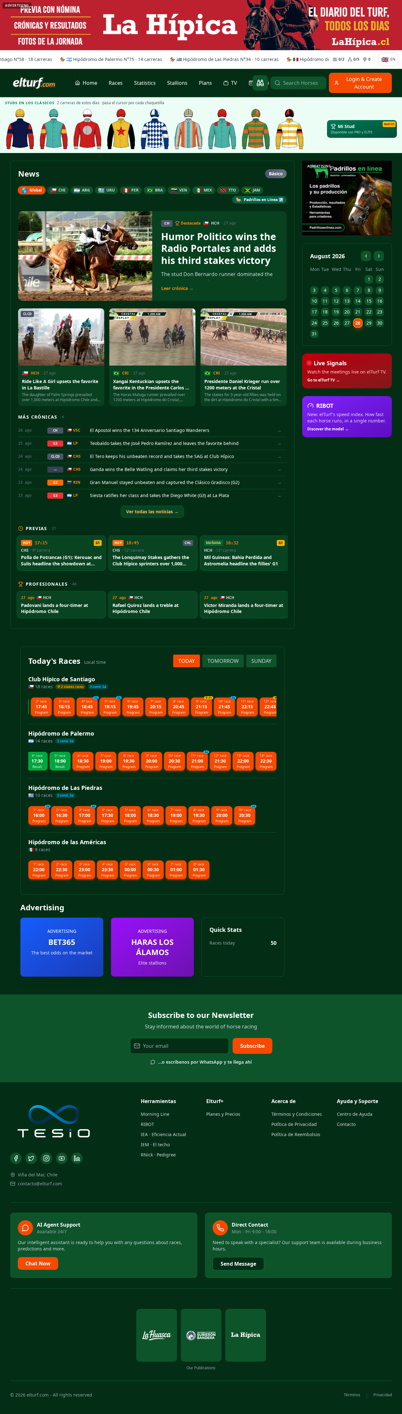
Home (90, 82)
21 (357, 312)
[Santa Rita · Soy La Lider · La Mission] (87, 129)
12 (336, 301)
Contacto (346, 1124)
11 (325, 301)
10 (314, 301)
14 (357, 301)
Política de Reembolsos (295, 1134)
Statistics (145, 82)
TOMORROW (223, 660)
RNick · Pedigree (158, 1155)
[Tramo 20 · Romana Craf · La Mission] (54, 129)
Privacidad (382, 1394)
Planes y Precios (223, 1114)
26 (336, 323)
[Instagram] (46, 1158)
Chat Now (38, 1263)
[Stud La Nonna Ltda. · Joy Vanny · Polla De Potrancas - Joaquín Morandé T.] (188, 129)
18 (325, 312)
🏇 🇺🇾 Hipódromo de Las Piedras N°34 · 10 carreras (223, 59)
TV (234, 82)
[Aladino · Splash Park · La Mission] (121, 129)
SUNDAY (261, 660)
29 (368, 323)
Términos (352, 1394)
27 (347, 323)
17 (314, 312)
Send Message (238, 1263)
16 (379, 301)
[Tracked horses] (260, 83)
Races (116, 82)
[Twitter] (31, 1158)
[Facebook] (16, 1158)
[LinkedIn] (77, 1158)
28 (357, 323)
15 (368, 301)
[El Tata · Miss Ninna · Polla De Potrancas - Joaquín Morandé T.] (155, 129)
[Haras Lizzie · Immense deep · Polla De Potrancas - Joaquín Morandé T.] (289, 129)
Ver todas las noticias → (152, 511)
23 (379, 312)
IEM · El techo (155, 1144)
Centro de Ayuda (354, 1114)
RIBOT (147, 1124)
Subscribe (252, 1045)
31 (314, 334)
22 (368, 312)
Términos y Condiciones (296, 1114)
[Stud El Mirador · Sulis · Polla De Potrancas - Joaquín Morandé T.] (256, 129)
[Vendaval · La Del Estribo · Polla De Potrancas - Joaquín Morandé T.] (222, 129)
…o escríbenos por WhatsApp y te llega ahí (205, 1062)
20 (347, 312)
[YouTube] (61, 1158)
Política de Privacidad (294, 1124)
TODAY (186, 660)
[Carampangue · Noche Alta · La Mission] (20, 129)
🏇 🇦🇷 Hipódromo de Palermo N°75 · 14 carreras (110, 59)
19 (336, 312)
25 (325, 323)
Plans (205, 82)
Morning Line (155, 1114)
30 (379, 323)
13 (347, 301)
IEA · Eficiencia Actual (163, 1134)
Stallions (177, 82)
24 (314, 323)
